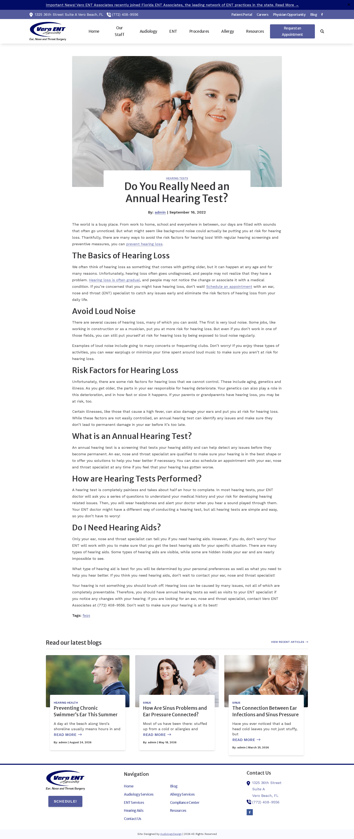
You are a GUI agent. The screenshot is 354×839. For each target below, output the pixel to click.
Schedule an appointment (229, 286)
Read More (65, 734)
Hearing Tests (177, 178)
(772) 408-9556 (125, 14)
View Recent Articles (287, 641)
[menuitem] (241, 14)
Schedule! (65, 801)
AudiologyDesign (171, 834)
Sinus (147, 702)
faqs (86, 615)
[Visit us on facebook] (322, 14)
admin (160, 212)
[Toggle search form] (322, 31)
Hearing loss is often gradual (114, 280)
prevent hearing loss (144, 244)
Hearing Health (66, 702)
